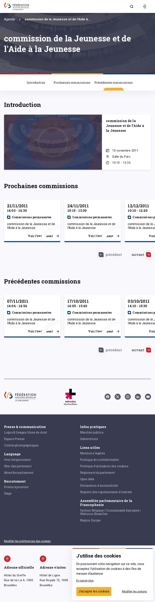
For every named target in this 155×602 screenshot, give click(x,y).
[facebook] (108, 397)
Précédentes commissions (113, 82)
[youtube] (148, 397)
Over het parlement (17, 460)
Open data (87, 479)
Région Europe (90, 520)
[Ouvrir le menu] (144, 6)
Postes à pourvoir (16, 487)
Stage (8, 493)
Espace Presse (14, 439)
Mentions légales (92, 453)
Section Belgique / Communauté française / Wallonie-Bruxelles (110, 512)
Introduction (36, 82)
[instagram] (128, 397)
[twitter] (118, 397)
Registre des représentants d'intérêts (106, 492)
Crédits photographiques (21, 445)
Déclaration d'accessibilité (99, 485)
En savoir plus (85, 580)
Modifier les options (134, 591)
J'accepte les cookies (93, 591)
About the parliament (18, 472)
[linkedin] (138, 397)
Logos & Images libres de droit (25, 432)
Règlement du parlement (97, 472)
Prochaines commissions (72, 82)
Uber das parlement (17, 466)
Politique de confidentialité (99, 460)
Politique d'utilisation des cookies (104, 466)
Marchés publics (92, 432)
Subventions (89, 439)
